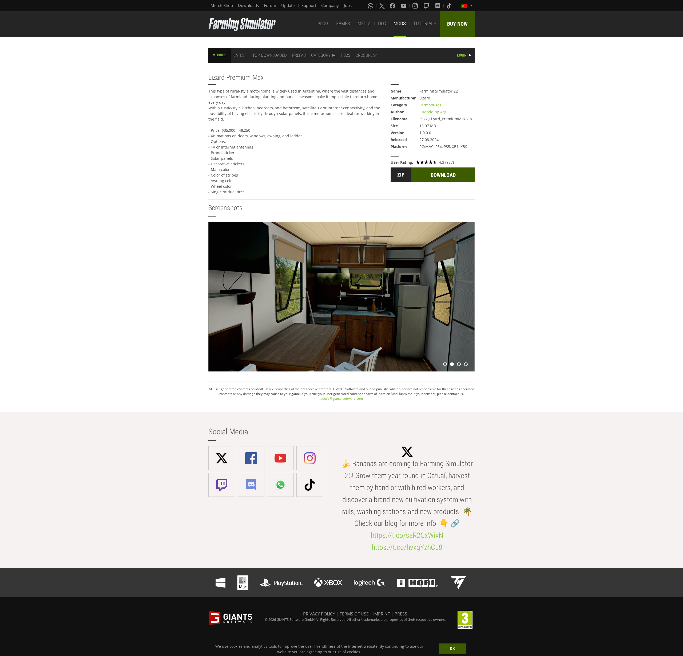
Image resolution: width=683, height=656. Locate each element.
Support (308, 5)
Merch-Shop (222, 5)
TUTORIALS (424, 24)
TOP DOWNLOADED (269, 55)
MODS (400, 24)
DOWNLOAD (443, 175)
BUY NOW (457, 24)
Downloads (248, 5)
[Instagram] (415, 6)
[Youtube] (404, 6)
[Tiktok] (449, 6)
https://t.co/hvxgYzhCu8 (407, 547)
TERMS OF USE (354, 614)
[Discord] (438, 6)
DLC (382, 24)
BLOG (322, 24)
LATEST (240, 55)
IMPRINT (381, 614)
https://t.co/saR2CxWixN (407, 535)
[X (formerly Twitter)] (382, 6)
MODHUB (220, 55)
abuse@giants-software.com (341, 398)
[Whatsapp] (371, 6)
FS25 (345, 55)
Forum (270, 5)
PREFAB (299, 55)
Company (330, 5)
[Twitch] (427, 6)
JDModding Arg (432, 111)
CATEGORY (321, 55)
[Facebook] (393, 6)
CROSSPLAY (366, 55)
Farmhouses (430, 104)
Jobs (348, 5)
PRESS (401, 614)
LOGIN (462, 55)
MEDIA (364, 24)
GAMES (343, 24)
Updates (288, 5)
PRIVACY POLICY (319, 614)
